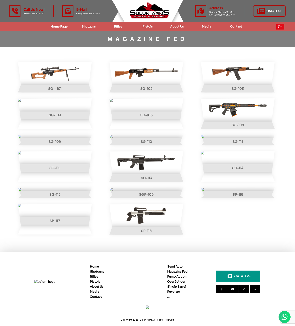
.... (168, 296)
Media (94, 291)
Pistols (147, 26)
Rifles (118, 26)
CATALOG (242, 276)
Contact (96, 296)
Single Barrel (176, 286)
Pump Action (176, 276)
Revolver (173, 291)
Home (94, 266)
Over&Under (176, 281)
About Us (177, 26)
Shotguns (97, 271)
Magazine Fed (177, 271)
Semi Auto (175, 266)
